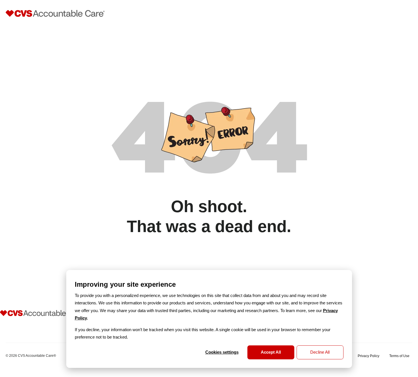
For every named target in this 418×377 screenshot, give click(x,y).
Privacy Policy (368, 356)
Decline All (320, 352)
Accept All (271, 352)
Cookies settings (222, 352)
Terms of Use (399, 356)
